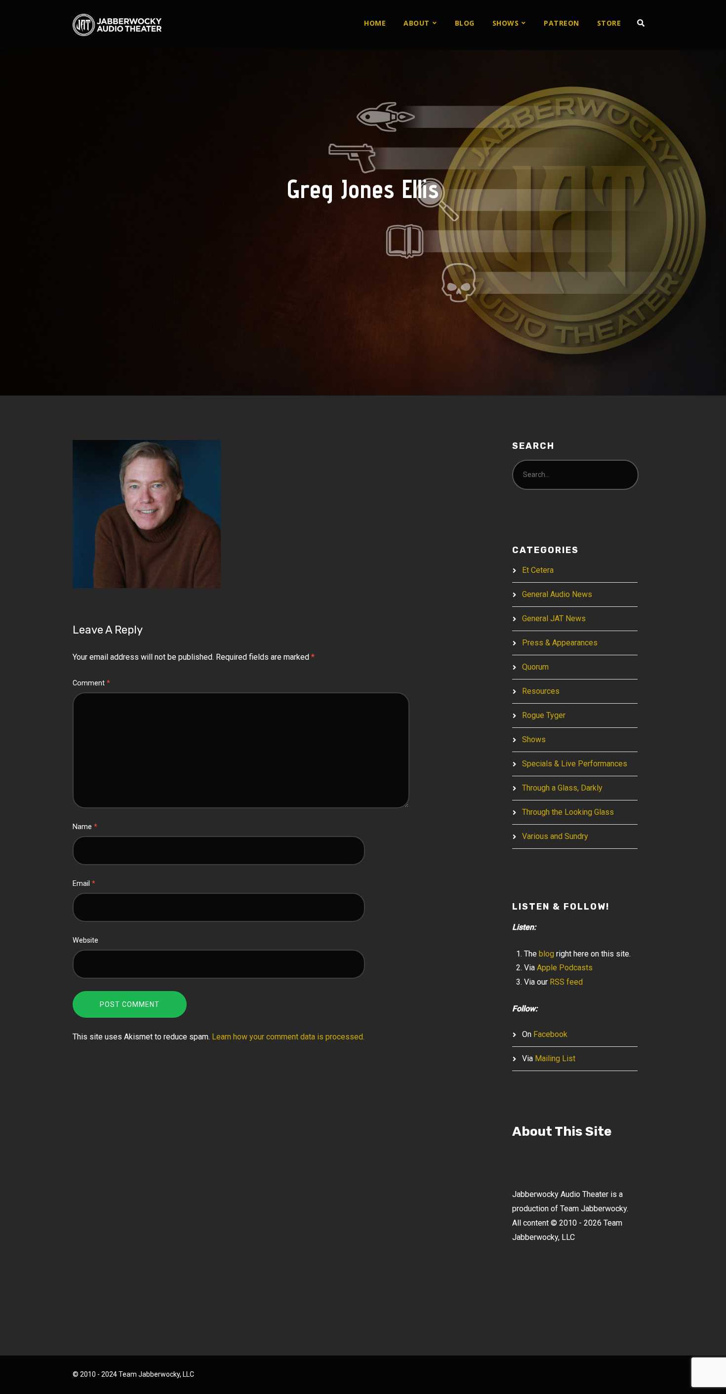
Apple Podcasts (565, 967)
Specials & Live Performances (574, 763)
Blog (465, 23)
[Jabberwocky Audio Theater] (117, 25)
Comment (91, 683)
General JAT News (554, 618)
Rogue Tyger (543, 715)
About (416, 23)
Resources (541, 691)
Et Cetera (538, 570)
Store (609, 23)
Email (84, 883)
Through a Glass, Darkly (562, 788)
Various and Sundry (555, 836)
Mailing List (555, 1058)
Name (85, 827)
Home (375, 23)
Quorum (535, 667)
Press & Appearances (560, 642)
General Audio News (557, 594)
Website (85, 940)
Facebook (550, 1034)
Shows (505, 23)
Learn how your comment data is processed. (288, 1036)
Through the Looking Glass (568, 812)
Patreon (561, 23)
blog (546, 953)
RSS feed (566, 982)
